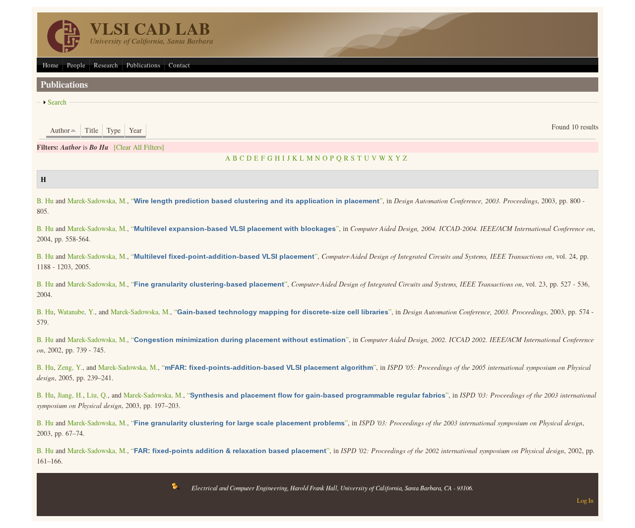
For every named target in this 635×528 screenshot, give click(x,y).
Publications (143, 64)
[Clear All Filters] (139, 147)
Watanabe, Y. (76, 311)
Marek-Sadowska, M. (97, 200)
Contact (179, 64)
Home (51, 64)
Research (106, 64)
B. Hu (45, 200)
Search (57, 102)
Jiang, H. (70, 395)
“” (256, 200)
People (76, 64)
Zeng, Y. (70, 367)
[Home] (63, 50)
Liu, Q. (97, 395)
